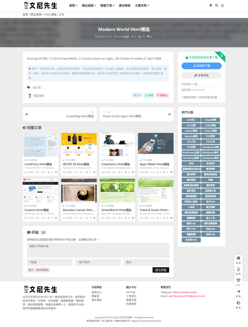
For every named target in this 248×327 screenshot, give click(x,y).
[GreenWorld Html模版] (117, 190)
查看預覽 (203, 75)
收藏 (150, 95)
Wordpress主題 (211, 147)
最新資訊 (210, 185)
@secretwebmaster (185, 292)
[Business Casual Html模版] (79, 190)
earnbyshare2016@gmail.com (187, 296)
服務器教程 (210, 196)
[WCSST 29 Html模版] (79, 145)
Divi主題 (191, 125)
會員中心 (97, 292)
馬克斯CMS (191, 239)
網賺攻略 (210, 212)
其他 (191, 163)
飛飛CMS (210, 234)
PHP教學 (210, 136)
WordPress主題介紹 (191, 152)
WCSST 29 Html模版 (76, 164)
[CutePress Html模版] (40, 145)
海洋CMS (210, 201)
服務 (72, 5)
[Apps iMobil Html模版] (156, 145)
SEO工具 (191, 141)
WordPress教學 (191, 158)
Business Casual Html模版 (78, 211)
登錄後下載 (203, 65)
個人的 (36, 87)
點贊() (164, 95)
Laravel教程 (191, 130)
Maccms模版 (191, 136)
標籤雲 (95, 296)
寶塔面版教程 (210, 174)
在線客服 (131, 303)
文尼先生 (39, 95)
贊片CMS (191, 228)
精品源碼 (87, 5)
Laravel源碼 (210, 130)
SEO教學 (191, 147)
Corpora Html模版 (37, 210)
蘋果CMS (191, 223)
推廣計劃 (131, 300)
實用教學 (210, 168)
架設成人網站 (191, 201)
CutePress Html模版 (38, 164)
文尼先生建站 (126, 317)
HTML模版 (50, 14)
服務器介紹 (210, 190)
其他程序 (210, 163)
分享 (138, 95)
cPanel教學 (210, 119)
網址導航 (97, 300)
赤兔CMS (210, 228)
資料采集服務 (210, 223)
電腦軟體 (191, 234)
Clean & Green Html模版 (155, 211)
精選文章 (106, 5)
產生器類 (210, 207)
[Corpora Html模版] (40, 190)
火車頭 (191, 207)
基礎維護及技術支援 (191, 168)
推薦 (210, 179)
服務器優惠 (191, 196)
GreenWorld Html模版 (116, 210)
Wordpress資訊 (211, 158)
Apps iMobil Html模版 (154, 164)
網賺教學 (191, 218)
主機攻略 (141, 5)
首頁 (25, 14)
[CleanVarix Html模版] (117, 145)
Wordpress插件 (211, 152)
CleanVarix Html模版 (115, 164)
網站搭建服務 (191, 212)
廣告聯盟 (125, 5)
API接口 (191, 119)
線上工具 (210, 218)
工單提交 (131, 296)
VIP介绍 (130, 292)
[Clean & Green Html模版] (156, 190)
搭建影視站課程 (191, 185)
